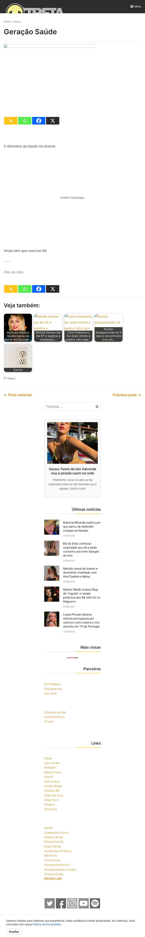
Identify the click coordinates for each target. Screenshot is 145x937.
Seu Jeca (50, 693)
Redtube (50, 767)
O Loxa (48, 721)
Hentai (48, 828)
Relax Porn (51, 800)
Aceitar (14, 931)
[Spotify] (95, 907)
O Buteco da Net (55, 712)
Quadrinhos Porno (56, 832)
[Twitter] (50, 907)
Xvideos (49, 804)
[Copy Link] (10, 121)
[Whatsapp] (24, 121)
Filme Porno (52, 860)
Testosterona (53, 689)
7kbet (48, 758)
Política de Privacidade (46, 924)
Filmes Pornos (53, 842)
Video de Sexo (54, 795)
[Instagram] (72, 907)
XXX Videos (52, 781)
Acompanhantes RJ (57, 865)
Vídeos (17, 21)
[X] (52, 121)
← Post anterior (18, 395)
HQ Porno (50, 855)
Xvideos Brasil (53, 837)
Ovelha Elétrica (54, 717)
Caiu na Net (52, 763)
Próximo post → (127, 395)
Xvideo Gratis (53, 786)
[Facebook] (38, 121)
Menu (137, 6)
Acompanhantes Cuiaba (60, 869)
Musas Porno (53, 772)
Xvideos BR (51, 790)
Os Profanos (52, 684)
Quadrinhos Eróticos (57, 851)
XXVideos (50, 809)
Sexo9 (48, 777)
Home (7, 21)
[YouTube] (84, 907)
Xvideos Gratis (54, 874)
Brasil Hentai (52, 846)
